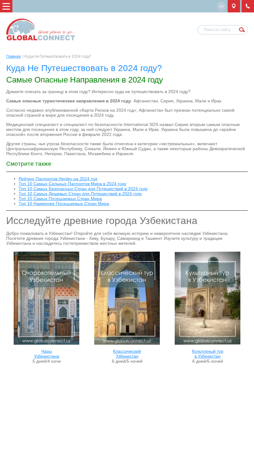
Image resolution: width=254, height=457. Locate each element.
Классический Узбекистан (127, 354)
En (222, 6)
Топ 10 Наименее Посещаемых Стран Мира (64, 203)
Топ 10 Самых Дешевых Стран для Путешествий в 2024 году (80, 193)
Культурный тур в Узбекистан (207, 354)
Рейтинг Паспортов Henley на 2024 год (58, 178)
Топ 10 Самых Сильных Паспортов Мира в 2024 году (72, 183)
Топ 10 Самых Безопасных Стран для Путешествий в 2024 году (83, 188)
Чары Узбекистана (46, 354)
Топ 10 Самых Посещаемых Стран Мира (60, 198)
